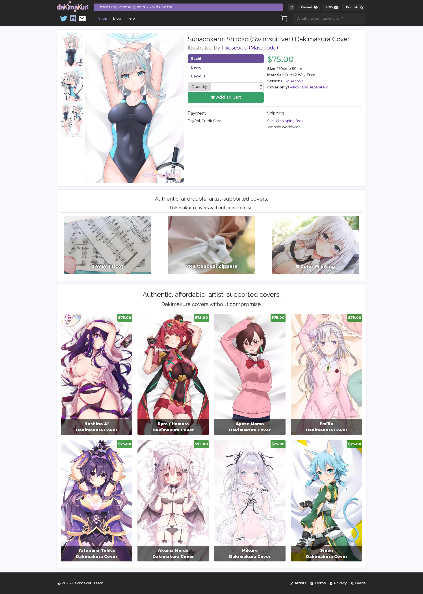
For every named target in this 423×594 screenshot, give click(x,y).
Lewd (196, 67)
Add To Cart (228, 97)
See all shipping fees (285, 121)
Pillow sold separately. (309, 87)
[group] (96, 374)
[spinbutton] (237, 86)
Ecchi (196, 59)
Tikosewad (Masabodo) (249, 47)
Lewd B (198, 76)
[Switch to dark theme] (291, 7)
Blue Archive (292, 81)
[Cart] (284, 18)
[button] (260, 85)
